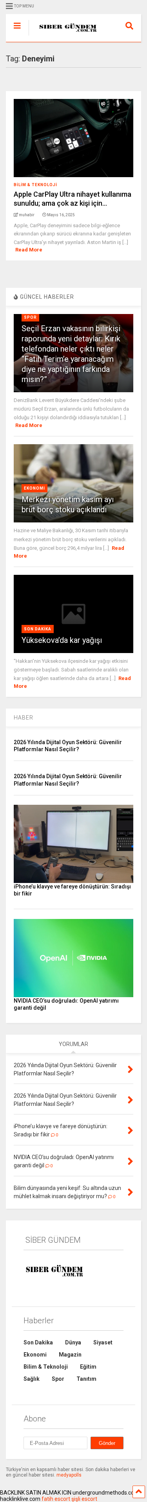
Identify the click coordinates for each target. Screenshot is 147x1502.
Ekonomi (34, 488)
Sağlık (32, 1379)
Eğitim (88, 1367)
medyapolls (69, 1475)
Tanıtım (86, 1379)
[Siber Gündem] (64, 36)
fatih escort (56, 1499)
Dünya (73, 1342)
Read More (28, 250)
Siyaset (103, 1342)
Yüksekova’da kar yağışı (62, 640)
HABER (23, 717)
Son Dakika (37, 629)
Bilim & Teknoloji (35, 185)
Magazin (70, 1354)
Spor (30, 317)
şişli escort (84, 1499)
